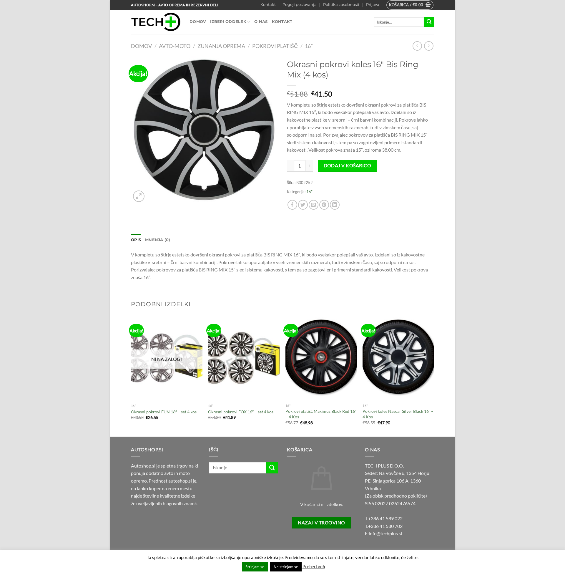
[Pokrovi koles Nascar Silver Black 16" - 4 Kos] (398, 358)
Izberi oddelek (228, 21)
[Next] (433, 375)
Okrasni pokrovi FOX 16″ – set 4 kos (240, 411)
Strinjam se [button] (254, 566)
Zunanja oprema (221, 46)
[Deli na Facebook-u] (292, 205)
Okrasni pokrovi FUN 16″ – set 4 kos (164, 411)
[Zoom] (138, 196)
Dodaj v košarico (347, 165)
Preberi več (314, 566)
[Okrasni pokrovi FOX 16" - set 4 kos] (244, 358)
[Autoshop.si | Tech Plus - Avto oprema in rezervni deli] (156, 22)
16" (309, 46)
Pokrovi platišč (275, 46)
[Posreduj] (429, 22)
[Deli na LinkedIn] (335, 205)
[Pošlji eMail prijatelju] (313, 205)
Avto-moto (174, 46)
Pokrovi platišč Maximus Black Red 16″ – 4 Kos (320, 414)
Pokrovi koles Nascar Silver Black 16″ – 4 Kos (398, 414)
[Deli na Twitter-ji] (303, 205)
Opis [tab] (136, 240)
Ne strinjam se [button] (286, 566)
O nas (260, 21)
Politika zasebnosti (341, 4)
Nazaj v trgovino (321, 522)
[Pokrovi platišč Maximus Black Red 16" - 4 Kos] (321, 358)
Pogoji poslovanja (299, 4)
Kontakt (268, 4)
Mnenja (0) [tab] (157, 240)
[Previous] (131, 375)
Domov (198, 21)
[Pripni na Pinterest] (324, 205)
